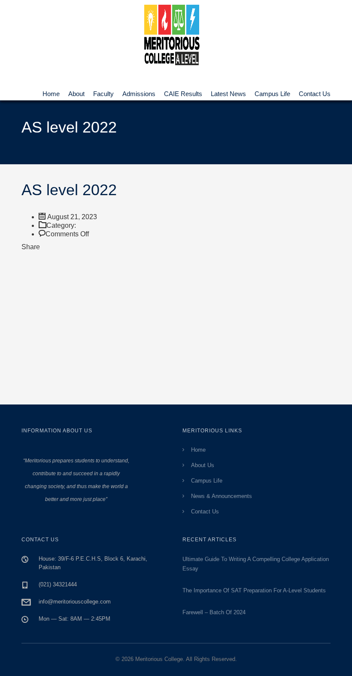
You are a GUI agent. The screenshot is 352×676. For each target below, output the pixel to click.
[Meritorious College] (176, 33)
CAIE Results (183, 90)
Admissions (138, 90)
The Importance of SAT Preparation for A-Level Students (254, 590)
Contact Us (315, 90)
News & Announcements (221, 496)
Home (51, 90)
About (76, 90)
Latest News (228, 90)
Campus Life (272, 90)
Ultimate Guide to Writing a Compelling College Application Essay (255, 564)
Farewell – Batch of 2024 (214, 612)
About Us (202, 465)
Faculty (103, 90)
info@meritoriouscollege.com (75, 601)
